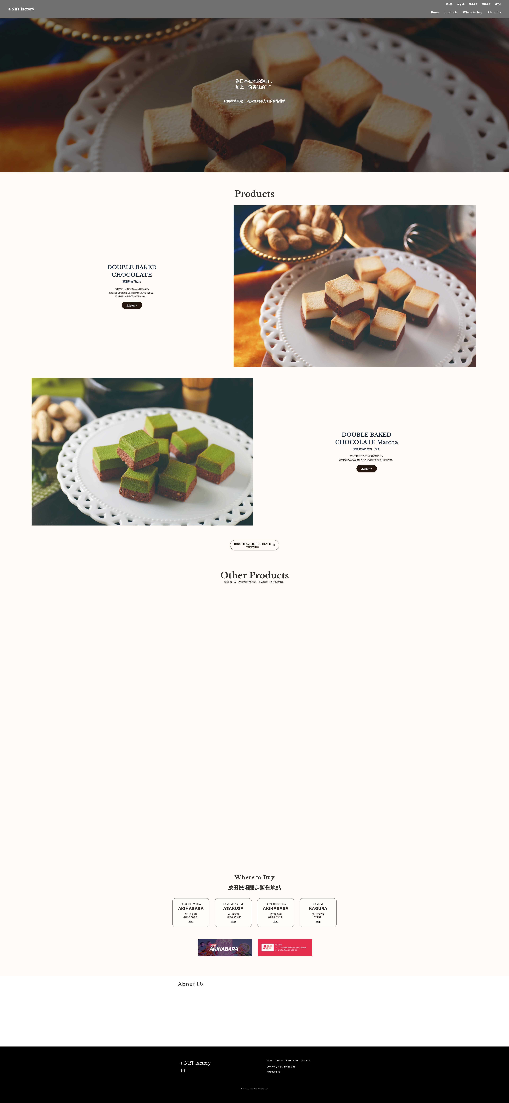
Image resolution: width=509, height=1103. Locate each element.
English (461, 4)
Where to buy (472, 12)
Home (435, 12)
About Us (494, 12)
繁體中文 (486, 4)
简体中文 (473, 4)
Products (451, 12)
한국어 (498, 4)
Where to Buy (292, 1060)
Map (191, 921)
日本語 (449, 4)
